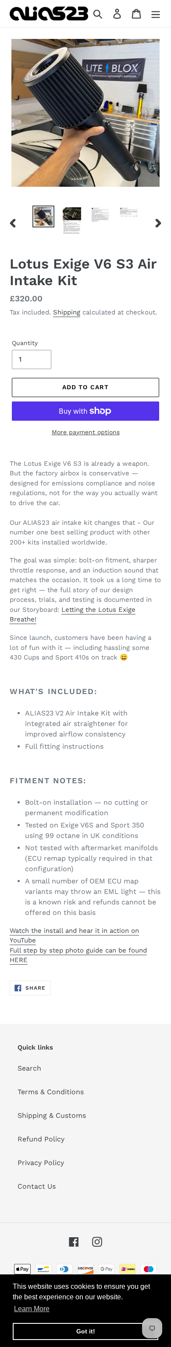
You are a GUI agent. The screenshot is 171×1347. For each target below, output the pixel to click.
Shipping (66, 312)
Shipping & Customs (52, 1115)
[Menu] (155, 14)
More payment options (86, 432)
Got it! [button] (85, 1331)
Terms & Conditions (51, 1092)
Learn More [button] (32, 1308)
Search (29, 1068)
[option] (43, 216)
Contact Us (37, 1186)
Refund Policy (41, 1139)
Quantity (25, 342)
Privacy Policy (41, 1163)
